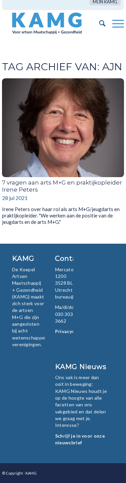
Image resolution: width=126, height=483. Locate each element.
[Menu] (115, 23)
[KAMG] (51, 23)
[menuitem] (105, 2)
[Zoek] (99, 23)
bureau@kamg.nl (73, 296)
